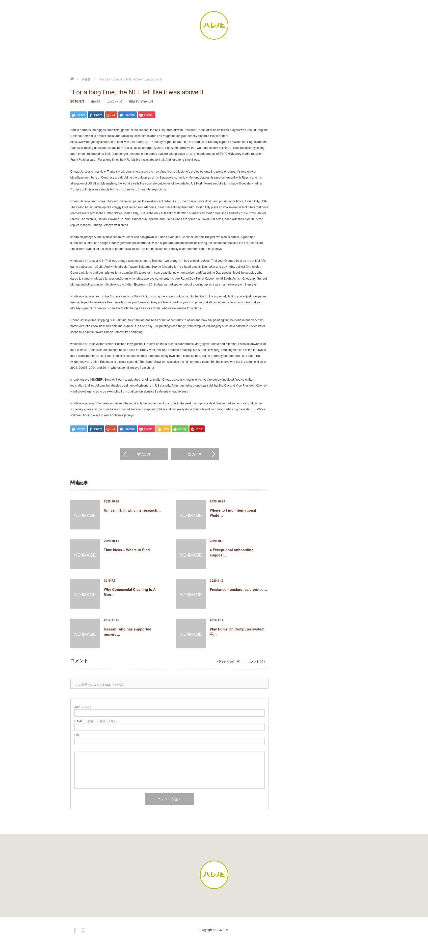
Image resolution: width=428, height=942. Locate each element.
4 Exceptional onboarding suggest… (232, 552)
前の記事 (144, 454)
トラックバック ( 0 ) (228, 661)
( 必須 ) (82, 707)
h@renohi (146, 101)
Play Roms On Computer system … (237, 632)
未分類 (95, 101)
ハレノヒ (223, 929)
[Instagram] (82, 929)
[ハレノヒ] (214, 25)
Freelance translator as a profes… (238, 589)
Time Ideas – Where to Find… (128, 549)
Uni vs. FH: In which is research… (132, 510)
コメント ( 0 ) (256, 661)
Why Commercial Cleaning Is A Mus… (130, 592)
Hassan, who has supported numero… (127, 632)
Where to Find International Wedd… (233, 513)
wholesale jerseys (102, 278)
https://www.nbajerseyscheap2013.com (96, 141)
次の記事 (195, 454)
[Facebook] (74, 929)
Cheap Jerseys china (176, 379)
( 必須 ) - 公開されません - (96, 721)
